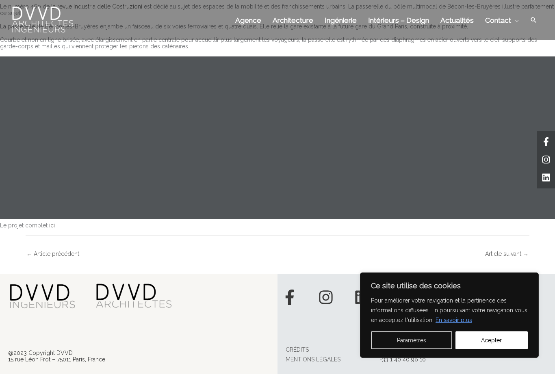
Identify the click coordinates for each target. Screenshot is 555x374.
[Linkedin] (546, 177)
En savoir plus (454, 320)
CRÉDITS (297, 349)
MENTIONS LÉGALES (313, 359)
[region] (449, 315)
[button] (533, 20)
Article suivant (507, 254)
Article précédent (52, 254)
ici (52, 225)
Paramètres (411, 340)
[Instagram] (546, 160)
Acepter (491, 340)
